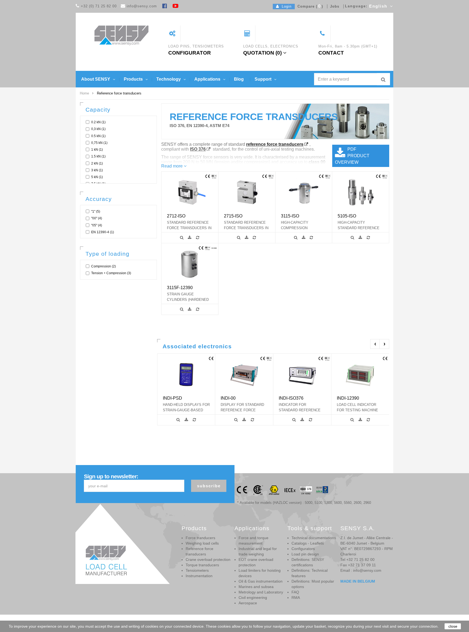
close (452, 626)
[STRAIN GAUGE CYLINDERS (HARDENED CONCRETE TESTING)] (190, 263)
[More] (182, 237)
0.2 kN (98, 122)
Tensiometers (197, 570)
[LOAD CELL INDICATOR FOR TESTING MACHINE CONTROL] (360, 374)
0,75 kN (99, 143)
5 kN (97, 177)
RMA (295, 597)
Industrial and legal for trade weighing (258, 551)
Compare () (309, 6)
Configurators (303, 548)
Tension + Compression (111, 273)
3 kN (97, 170)
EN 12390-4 (102, 232)
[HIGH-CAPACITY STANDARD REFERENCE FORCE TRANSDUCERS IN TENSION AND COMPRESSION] (361, 192)
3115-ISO (290, 215)
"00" (96, 218)
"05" (96, 225)
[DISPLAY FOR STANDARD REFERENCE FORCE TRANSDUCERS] (244, 374)
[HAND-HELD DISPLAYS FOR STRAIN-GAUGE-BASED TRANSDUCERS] (186, 374)
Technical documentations (313, 538)
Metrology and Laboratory (261, 592)
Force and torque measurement (253, 540)
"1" (95, 211)
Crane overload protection (208, 559)
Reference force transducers (199, 551)
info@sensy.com (142, 6)
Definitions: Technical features (309, 573)
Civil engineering (253, 597)
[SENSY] (121, 35)
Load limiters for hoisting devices (260, 573)
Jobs (333, 6)
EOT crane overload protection (256, 562)
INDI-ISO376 (291, 398)
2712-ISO (176, 215)
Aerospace (248, 603)
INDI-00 (228, 398)
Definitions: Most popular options (312, 584)
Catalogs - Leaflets (307, 543)
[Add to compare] (198, 237)
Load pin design (305, 554)
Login (285, 6)
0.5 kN (98, 136)
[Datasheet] (190, 237)
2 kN (97, 163)
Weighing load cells (202, 543)
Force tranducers (200, 538)
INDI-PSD (172, 398)
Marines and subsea (256, 586)
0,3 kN (98, 129)
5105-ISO (347, 215)
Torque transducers (202, 565)
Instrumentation (199, 576)
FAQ (295, 592)
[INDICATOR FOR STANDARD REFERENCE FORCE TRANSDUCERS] (302, 374)
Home (84, 93)
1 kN (97, 149)
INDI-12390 (348, 398)
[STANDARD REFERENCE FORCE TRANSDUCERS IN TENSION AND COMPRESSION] (190, 192)
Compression (103, 266)
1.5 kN (98, 156)
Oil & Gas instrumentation (261, 581)
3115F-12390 (180, 287)
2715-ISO (233, 215)
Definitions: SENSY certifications (307, 562)
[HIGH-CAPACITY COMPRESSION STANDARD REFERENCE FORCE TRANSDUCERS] (304, 192)
